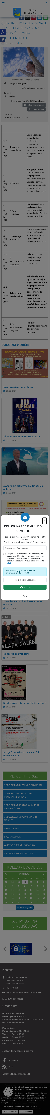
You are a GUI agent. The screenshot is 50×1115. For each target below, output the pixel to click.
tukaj (9, 563)
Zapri (25, 596)
